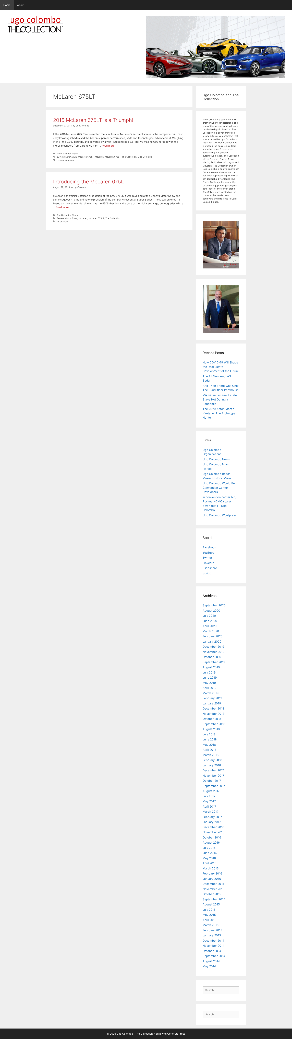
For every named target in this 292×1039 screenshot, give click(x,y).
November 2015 (213, 889)
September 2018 (214, 724)
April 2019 (209, 688)
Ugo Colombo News (216, 459)
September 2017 (214, 786)
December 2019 (213, 646)
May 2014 (209, 966)
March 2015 (210, 925)
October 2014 (212, 951)
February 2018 (212, 760)
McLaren (99, 157)
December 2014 (213, 940)
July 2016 (209, 847)
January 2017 (212, 822)
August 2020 (211, 610)
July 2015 (209, 909)
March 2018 (210, 755)
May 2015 (209, 914)
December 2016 (213, 827)
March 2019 (211, 693)
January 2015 (212, 935)
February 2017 (212, 817)
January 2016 (212, 878)
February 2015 (212, 930)
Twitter (207, 557)
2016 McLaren (64, 157)
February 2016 (212, 873)
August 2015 (211, 904)
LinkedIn (208, 563)
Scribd (207, 573)
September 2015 (214, 899)
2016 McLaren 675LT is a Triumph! (93, 120)
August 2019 (211, 667)
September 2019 (214, 662)
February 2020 (213, 636)
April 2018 (209, 749)
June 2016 (210, 853)
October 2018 (212, 719)
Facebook (209, 547)
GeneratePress (176, 1033)
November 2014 (213, 945)
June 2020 (210, 621)
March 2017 (210, 811)
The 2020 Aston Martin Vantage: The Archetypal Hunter (219, 413)
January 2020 (212, 641)
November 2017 (213, 775)
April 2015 (209, 920)
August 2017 (211, 791)
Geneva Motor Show (67, 218)
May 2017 (209, 801)
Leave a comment (66, 160)
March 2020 (211, 631)
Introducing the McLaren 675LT (90, 182)
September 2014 (214, 956)
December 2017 (213, 770)
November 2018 (213, 713)
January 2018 (212, 765)
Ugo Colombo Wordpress (220, 515)
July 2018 (209, 734)
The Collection (129, 157)
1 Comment (62, 221)
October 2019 (212, 657)
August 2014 (211, 961)
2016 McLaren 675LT (83, 157)
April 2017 (209, 806)
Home (6, 5)
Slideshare (210, 568)
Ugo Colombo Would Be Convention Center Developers (219, 488)
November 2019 (213, 652)
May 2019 (209, 682)
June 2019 (210, 677)
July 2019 (209, 672)
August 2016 (211, 842)
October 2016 (212, 837)
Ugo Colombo (145, 157)
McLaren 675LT (112, 157)
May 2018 (209, 744)
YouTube (208, 552)
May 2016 (209, 858)
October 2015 (212, 894)
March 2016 (211, 868)
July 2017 (209, 796)
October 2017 (212, 780)
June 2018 (210, 739)
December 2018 (213, 708)
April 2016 (209, 863)
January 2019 (212, 703)
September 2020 (214, 605)
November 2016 (213, 832)
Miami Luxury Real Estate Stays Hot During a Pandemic (220, 400)
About (20, 5)
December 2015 (213, 883)
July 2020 (209, 615)
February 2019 (212, 698)
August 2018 (211, 729)
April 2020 (210, 626)
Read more (108, 145)
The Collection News (67, 153)
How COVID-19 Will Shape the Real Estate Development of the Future (221, 367)
